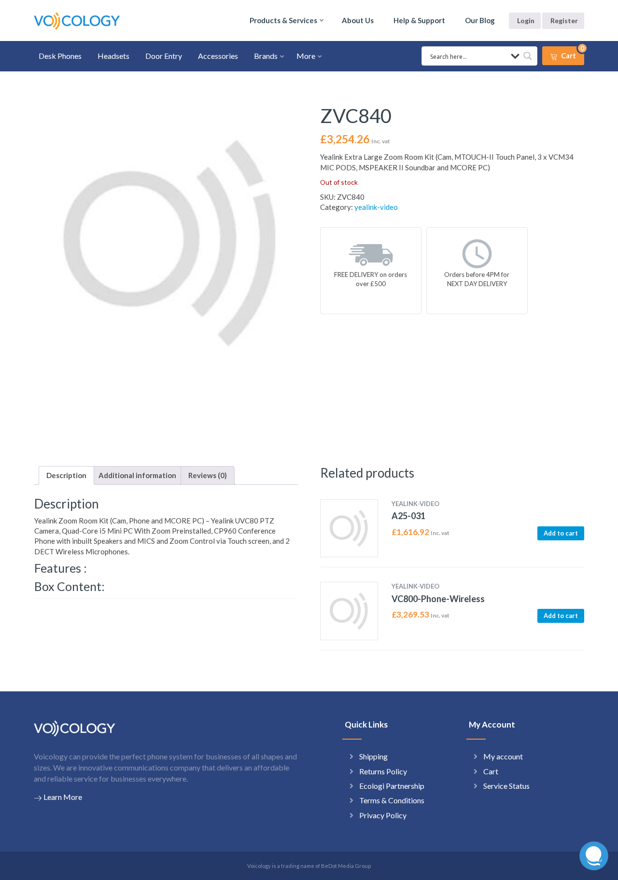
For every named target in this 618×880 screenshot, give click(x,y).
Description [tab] (66, 475)
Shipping (373, 756)
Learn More (62, 796)
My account (503, 756)
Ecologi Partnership (391, 785)
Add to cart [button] (561, 533)
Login (525, 20)
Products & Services (283, 20)
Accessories (218, 55)
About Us (358, 20)
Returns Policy (383, 771)
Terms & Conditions (391, 800)
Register (564, 20)
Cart (490, 771)
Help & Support (419, 20)
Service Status (506, 785)
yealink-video (376, 207)
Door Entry (163, 55)
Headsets (113, 55)
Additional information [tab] (137, 475)
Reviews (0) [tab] (207, 475)
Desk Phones (60, 55)
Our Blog (480, 20)
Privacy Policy (383, 815)
